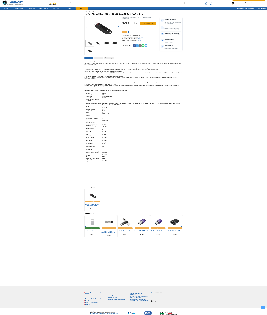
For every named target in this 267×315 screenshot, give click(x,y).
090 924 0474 (156, 294)
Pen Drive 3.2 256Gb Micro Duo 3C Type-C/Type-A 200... (141, 231)
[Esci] (211, 3)
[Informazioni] (206, 3)
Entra (211, 4)
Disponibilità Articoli (112, 297)
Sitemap (104, 313)
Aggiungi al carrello (148, 23)
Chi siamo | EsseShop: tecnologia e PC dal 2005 (94, 292)
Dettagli (141, 37)
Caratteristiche (98, 58)
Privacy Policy (99, 313)
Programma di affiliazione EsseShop (93, 298)
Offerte (81, 8)
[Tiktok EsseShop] (155, 301)
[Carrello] (233, 2)
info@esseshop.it (157, 292)
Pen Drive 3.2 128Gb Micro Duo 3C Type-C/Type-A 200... (158, 231)
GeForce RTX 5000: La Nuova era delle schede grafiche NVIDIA (139, 297)
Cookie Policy (93, 313)
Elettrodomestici (31, 8)
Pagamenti (110, 292)
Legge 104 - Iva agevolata (91, 302)
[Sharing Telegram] (146, 45)
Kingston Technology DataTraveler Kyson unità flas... (108, 232)
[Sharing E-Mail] (140, 45)
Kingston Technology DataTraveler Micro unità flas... (92, 231)
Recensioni (109, 58)
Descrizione (89, 58)
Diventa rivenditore (89, 296)
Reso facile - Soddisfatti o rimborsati (116, 299)
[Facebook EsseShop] (152, 301)
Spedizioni (110, 295)
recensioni (111, 229)
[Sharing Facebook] (134, 45)
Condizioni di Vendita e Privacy (92, 295)
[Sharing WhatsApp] (143, 45)
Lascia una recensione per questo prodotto (130, 50)
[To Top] (264, 312)
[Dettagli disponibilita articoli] (128, 32)
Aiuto (206, 4)
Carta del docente (112, 293)
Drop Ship (87, 300)
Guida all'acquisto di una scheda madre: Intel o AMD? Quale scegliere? (139, 300)
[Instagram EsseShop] (153, 301)
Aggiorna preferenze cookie (112, 313)
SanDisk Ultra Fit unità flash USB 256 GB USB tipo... (174, 231)
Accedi (86, 182)
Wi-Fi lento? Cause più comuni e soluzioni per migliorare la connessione (137, 293)
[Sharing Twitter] (137, 45)
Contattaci (87, 304)
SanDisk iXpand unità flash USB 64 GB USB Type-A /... (125, 231)
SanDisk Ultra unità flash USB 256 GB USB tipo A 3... (92, 205)
